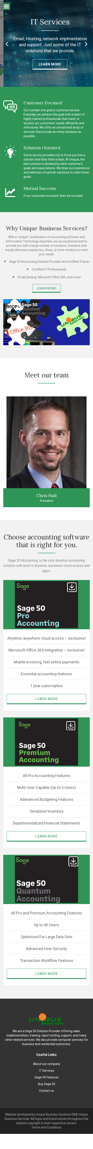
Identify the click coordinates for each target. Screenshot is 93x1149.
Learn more (46, 288)
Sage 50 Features (47, 1077)
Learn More (46, 699)
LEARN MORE (46, 64)
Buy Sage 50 (46, 1084)
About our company (46, 1064)
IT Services (46, 1070)
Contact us (46, 1090)
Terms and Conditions (46, 1127)
